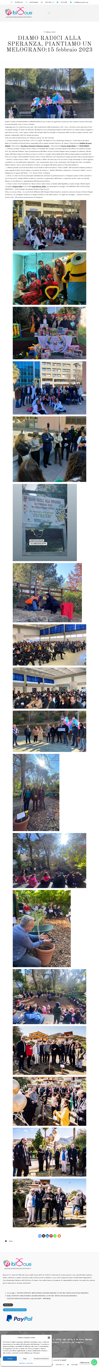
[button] (49, 1338)
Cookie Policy (22, 1363)
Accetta (9, 1358)
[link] (35, 146)
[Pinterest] (51, 1234)
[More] (59, 1234)
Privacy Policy (29, 1363)
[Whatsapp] (55, 1234)
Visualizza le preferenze (41, 1358)
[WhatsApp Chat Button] (94, 1362)
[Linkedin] (47, 1234)
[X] (43, 1234)
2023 (10, 1241)
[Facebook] (39, 1234)
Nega (24, 1358)
